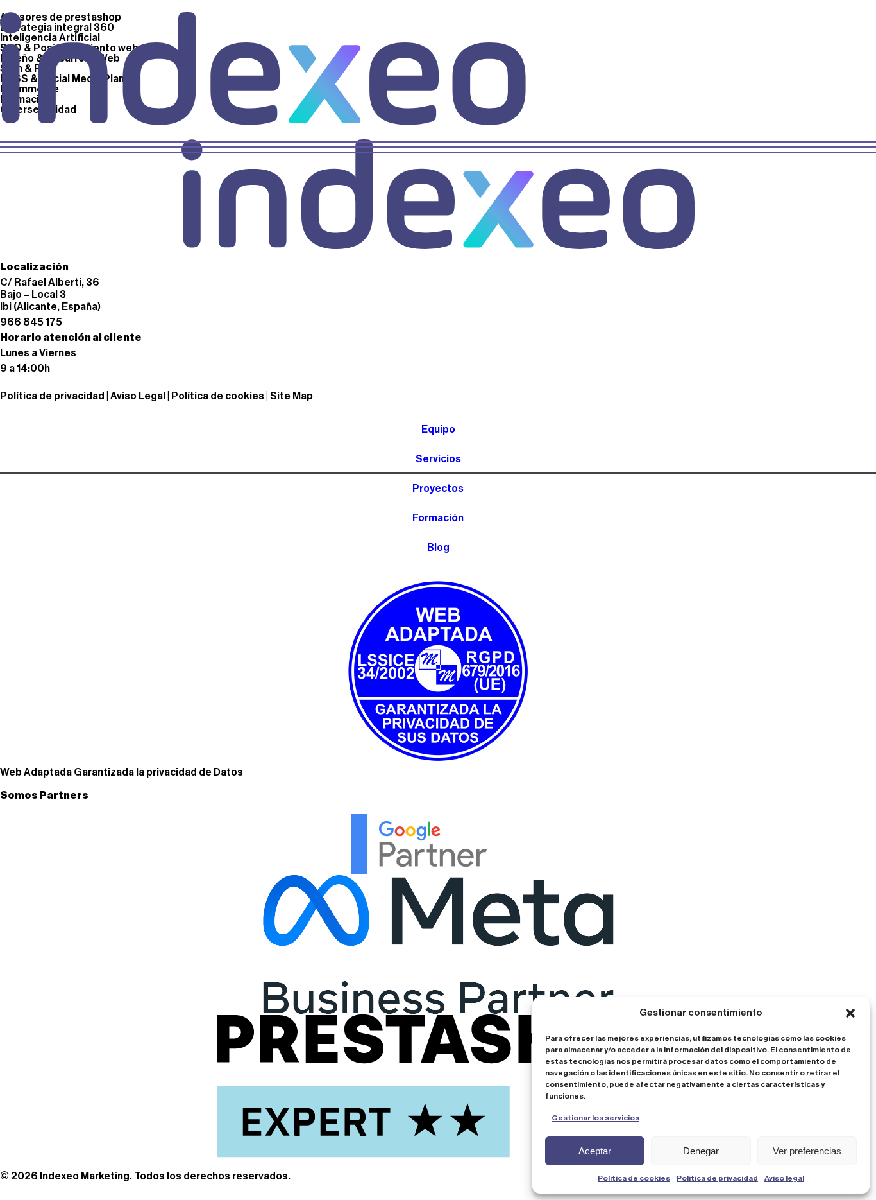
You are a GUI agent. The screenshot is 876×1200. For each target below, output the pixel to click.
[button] (850, 1013)
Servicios (438, 459)
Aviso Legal (137, 396)
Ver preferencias (807, 1150)
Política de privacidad (717, 1178)
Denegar (701, 1150)
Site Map (291, 396)
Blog (438, 548)
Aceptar (594, 1150)
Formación (438, 518)
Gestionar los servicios (595, 1118)
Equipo (438, 429)
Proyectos (438, 488)
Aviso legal (784, 1178)
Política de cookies (634, 1178)
